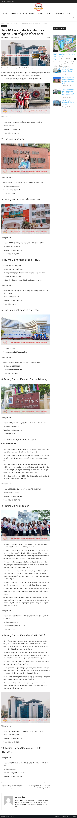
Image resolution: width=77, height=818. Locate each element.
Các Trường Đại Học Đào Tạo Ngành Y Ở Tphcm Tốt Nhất (68, 69)
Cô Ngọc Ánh (4, 37)
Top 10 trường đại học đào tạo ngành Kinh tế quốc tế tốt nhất (22, 32)
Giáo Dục (9, 23)
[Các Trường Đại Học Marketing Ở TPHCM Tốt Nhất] (57, 103)
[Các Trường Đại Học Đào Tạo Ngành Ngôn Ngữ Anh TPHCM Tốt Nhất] (57, 80)
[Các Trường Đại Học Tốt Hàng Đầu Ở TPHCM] (64, 43)
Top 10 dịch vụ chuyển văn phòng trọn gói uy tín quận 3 (12, 787)
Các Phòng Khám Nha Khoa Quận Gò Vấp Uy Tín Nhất (39, 787)
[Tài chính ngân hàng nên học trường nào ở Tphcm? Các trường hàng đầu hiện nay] (57, 91)
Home (3, 23)
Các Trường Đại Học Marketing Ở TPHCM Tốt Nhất (68, 102)
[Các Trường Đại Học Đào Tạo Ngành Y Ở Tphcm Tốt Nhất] (57, 70)
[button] (73, 18)
